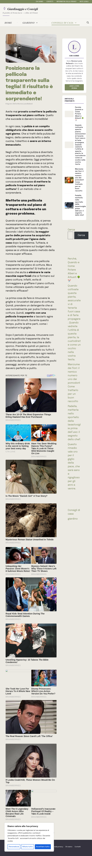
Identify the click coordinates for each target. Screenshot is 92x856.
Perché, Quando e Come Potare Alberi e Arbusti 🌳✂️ (74, 270)
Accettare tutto (43, 847)
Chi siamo (39, 1)
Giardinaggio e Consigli (22, 9)
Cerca (71, 230)
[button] (88, 22)
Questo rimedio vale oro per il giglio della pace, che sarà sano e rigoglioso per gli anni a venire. (74, 466)
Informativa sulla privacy (67, 1)
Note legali (84, 1)
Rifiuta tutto (27, 847)
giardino (29, 22)
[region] (29, 837)
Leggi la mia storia (74, 87)
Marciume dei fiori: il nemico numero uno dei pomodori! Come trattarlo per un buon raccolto (74, 383)
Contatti (49, 1)
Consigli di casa (62, 22)
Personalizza (14, 847)
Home (8, 22)
